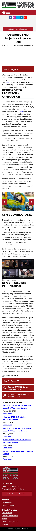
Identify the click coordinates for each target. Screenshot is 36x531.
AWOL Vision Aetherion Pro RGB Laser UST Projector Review (17, 429)
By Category (7, 502)
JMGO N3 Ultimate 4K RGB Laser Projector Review (17, 441)
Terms (4, 518)
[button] (18, 29)
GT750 (20, 111)
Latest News (7, 512)
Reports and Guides (10, 515)
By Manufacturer (9, 505)
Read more (7, 413)
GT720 (7, 82)
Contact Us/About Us (10, 486)
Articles (5, 524)
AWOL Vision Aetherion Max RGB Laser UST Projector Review (17, 406)
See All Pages (10, 69)
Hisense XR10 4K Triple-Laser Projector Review (15, 418)
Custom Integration (10, 521)
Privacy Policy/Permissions (13, 489)
